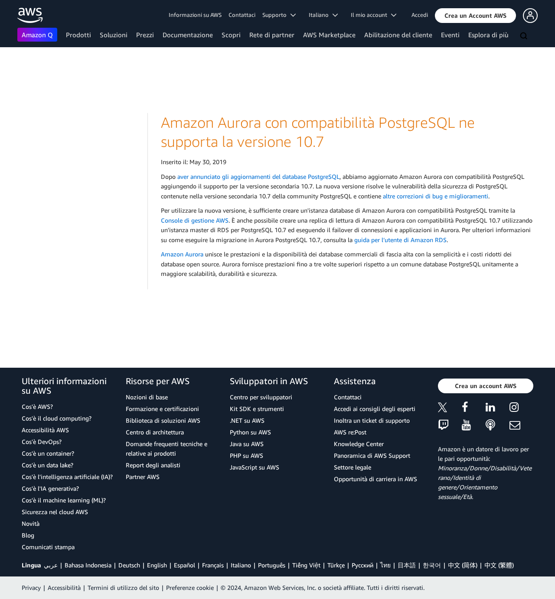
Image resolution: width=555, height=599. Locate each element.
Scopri (231, 35)
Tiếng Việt (306, 565)
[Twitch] (450, 425)
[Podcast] (497, 425)
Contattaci (242, 14)
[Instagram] (521, 408)
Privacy (31, 587)
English (157, 565)
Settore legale (352, 467)
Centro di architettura (155, 432)
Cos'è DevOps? (42, 441)
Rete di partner (271, 35)
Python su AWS (250, 432)
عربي (51, 565)
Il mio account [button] (371, 14)
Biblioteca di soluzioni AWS (163, 420)
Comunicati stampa (48, 546)
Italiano (241, 565)
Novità (30, 523)
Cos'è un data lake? (47, 465)
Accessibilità (64, 587)
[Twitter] (450, 408)
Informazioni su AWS (195, 14)
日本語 (407, 565)
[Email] (521, 425)
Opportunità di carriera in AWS (375, 478)
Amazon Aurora (182, 254)
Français (213, 565)
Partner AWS (143, 476)
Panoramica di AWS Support (372, 455)
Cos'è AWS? (37, 406)
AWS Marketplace (329, 35)
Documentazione (188, 35)
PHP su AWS (246, 455)
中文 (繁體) (499, 565)
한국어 (432, 565)
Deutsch (129, 565)
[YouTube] (474, 425)
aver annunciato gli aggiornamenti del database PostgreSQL (258, 176)
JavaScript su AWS (254, 467)
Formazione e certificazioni (162, 408)
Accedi (419, 14)
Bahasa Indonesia (88, 565)
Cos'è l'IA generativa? (50, 488)
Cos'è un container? (48, 453)
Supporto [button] (276, 14)
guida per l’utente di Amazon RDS (400, 239)
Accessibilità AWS (45, 430)
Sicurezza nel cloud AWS (55, 511)
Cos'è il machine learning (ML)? (64, 500)
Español (184, 565)
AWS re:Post (350, 432)
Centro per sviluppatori (261, 397)
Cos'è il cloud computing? (56, 418)
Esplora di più (488, 35)
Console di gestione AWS (195, 220)
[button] (475, 15)
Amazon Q (37, 35)
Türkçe (336, 565)
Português (271, 565)
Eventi (450, 35)
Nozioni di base (147, 397)
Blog (28, 535)
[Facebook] (474, 408)
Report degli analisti (153, 465)
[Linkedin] (497, 408)
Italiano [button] (321, 14)
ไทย (385, 565)
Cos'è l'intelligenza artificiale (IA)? (67, 476)
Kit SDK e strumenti (257, 408)
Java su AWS (247, 443)
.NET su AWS (247, 420)
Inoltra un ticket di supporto (372, 420)
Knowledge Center (359, 443)
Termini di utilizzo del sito (123, 587)
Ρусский (362, 565)
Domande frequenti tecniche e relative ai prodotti (166, 448)
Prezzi (145, 35)
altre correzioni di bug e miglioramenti (435, 196)
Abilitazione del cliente (398, 35)
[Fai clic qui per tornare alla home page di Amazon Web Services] (30, 15)
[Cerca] (524, 36)
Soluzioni (113, 35)
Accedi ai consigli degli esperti (374, 408)
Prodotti (78, 35)
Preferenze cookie (190, 587)
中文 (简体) (462, 565)
